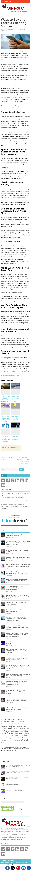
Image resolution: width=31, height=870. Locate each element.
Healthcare (17, 729)
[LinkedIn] (23, 868)
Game (21, 726)
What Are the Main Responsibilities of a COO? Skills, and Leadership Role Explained (18, 650)
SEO (26, 735)
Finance (12, 725)
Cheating (4, 375)
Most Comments (6, 489)
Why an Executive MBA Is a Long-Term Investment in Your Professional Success (16, 682)
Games (24, 726)
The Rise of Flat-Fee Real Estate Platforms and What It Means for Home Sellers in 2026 (16, 618)
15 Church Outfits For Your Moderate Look (12, 497)
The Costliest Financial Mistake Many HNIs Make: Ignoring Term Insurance (18, 565)
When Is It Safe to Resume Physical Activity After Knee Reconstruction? (17, 596)
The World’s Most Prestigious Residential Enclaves (15, 534)
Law (26, 731)
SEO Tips (3, 738)
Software (4, 740)
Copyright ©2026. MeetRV (7, 860)
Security (21, 736)
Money (3, 736)
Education (12, 724)
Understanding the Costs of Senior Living (17, 550)
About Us (7, 862)
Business (6, 721)
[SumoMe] (29, 868)
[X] (13, 868)
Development (5, 724)
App (6, 719)
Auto (19, 719)
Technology (19, 375)
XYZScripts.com (22, 864)
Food (17, 726)
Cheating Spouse (11, 375)
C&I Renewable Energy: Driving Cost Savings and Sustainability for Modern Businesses (15, 401)
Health (10, 728)
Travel (25, 740)
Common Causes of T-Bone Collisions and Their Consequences (18, 674)
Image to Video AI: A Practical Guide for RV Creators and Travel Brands (17, 626)
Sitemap (18, 862)
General (3, 729)
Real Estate (14, 736)
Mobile (27, 733)
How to (10, 731)
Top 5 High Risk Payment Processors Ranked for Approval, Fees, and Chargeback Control (17, 634)
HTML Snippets (8, 864)
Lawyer (3, 733)
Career (15, 722)
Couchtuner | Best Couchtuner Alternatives (12, 504)
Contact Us (12, 862)
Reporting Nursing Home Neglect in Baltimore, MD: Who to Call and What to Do (18, 666)
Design (27, 722)
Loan (15, 733)
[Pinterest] (18, 868)
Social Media (22, 738)
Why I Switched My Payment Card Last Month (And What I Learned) (16, 579)
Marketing (21, 733)
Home (4, 730)
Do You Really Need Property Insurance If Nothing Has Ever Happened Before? (15, 588)
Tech (9, 740)
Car (12, 722)
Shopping (8, 738)
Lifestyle (9, 733)
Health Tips (24, 729)
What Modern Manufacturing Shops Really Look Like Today (17, 708)
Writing (2, 742)
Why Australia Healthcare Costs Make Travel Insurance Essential (18, 558)
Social (4, 475)
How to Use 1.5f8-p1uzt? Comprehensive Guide (5, 419)
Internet (23, 731)
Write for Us (24, 862)
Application (12, 719)
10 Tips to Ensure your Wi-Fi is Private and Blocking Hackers (5, 440)
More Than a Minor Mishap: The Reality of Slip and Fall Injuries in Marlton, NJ (16, 700)
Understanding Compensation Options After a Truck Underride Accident (16, 691)
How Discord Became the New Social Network (17, 642)
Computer (21, 722)
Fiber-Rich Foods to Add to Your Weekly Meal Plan (16, 610)
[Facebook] (7, 868)
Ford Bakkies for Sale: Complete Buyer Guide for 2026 (16, 658)
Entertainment (19, 724)
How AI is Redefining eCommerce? (15, 438)
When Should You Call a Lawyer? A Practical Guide (17, 603)
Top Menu (7, 2)
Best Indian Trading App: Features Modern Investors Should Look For (17, 572)
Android (3, 719)
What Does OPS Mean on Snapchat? (15, 418)
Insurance (16, 731)
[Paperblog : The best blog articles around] (18, 810)
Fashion (4, 726)
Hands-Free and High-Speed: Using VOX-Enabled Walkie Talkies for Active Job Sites (5, 400)
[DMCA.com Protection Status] (7, 810)
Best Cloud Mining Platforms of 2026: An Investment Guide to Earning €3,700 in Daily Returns (18, 542)
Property (8, 736)
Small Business (14, 738)
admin (3, 29)
